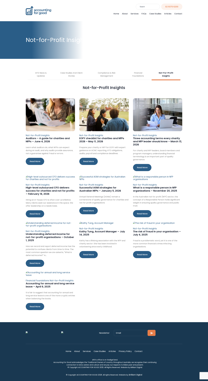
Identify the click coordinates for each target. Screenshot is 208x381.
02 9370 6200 (171, 6)
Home (116, 13)
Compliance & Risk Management (106, 74)
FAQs (143, 13)
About (125, 13)
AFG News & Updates (41, 74)
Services (135, 13)
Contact (178, 13)
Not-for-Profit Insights (166, 74)
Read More (35, 161)
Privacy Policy (125, 351)
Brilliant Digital (135, 374)
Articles (167, 13)
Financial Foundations (138, 74)
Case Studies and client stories (71, 74)
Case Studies (155, 13)
